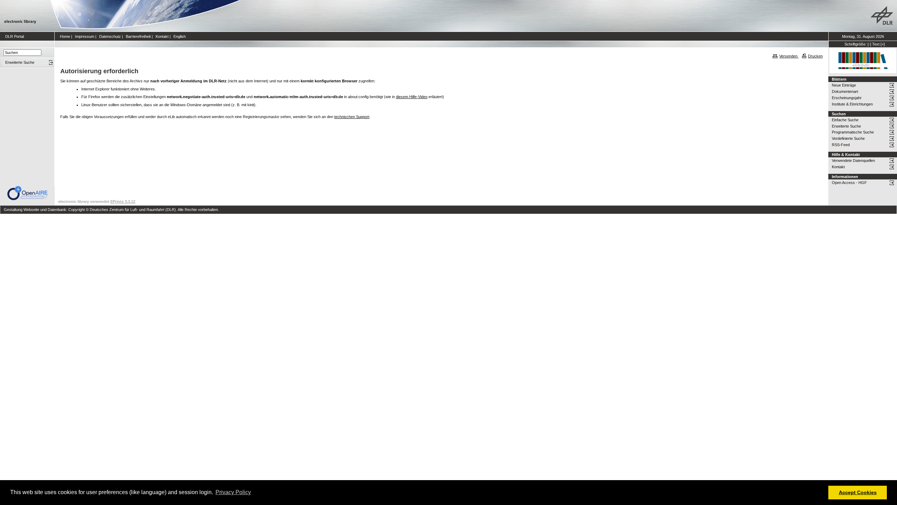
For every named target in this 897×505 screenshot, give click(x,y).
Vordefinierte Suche (848, 138)
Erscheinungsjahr (847, 98)
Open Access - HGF (849, 182)
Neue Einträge (844, 85)
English (179, 36)
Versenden (789, 56)
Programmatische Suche (853, 132)
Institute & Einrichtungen (852, 104)
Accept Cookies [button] (858, 492)
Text (875, 44)
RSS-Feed (841, 145)
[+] (883, 44)
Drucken (815, 56)
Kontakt (162, 36)
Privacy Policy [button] (233, 492)
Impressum (84, 36)
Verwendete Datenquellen (853, 160)
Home (65, 36)
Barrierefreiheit (138, 36)
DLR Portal (14, 36)
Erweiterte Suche (846, 126)
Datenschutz (110, 36)
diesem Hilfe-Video (411, 97)
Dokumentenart (845, 91)
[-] (869, 44)
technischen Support (351, 117)
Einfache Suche (845, 120)
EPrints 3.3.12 (122, 201)
